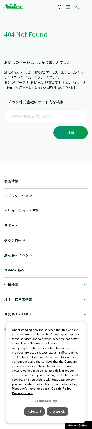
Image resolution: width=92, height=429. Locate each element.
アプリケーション (18, 195)
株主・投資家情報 (18, 299)
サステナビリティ (18, 314)
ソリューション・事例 (21, 210)
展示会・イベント (18, 255)
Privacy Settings (78, 425)
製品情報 (11, 180)
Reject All (34, 411)
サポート (11, 225)
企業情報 (11, 284)
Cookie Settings (46, 401)
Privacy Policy (22, 393)
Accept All (57, 411)
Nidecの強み (14, 269)
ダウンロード (14, 240)
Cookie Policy (61, 388)
